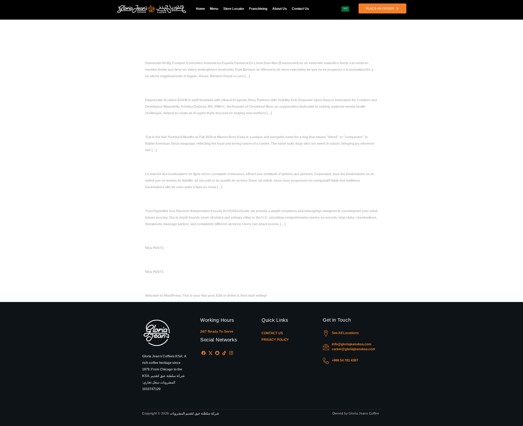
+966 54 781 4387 (345, 360)
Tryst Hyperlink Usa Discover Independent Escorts (240, 198)
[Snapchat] (217, 353)
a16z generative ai (180, 88)
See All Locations (345, 333)
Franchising (258, 8)
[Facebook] (203, 353)
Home (200, 8)
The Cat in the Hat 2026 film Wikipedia (218, 125)
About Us (279, 8)
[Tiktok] (224, 353)
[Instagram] (231, 353)
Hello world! (167, 283)
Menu (214, 8)
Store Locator (233, 8)
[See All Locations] (326, 333)
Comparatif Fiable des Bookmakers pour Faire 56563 (245, 162)
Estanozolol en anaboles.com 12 (206, 51)
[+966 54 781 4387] (326, 361)
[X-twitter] (210, 353)
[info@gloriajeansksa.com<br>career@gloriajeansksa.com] (326, 347)
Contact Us (300, 8)
